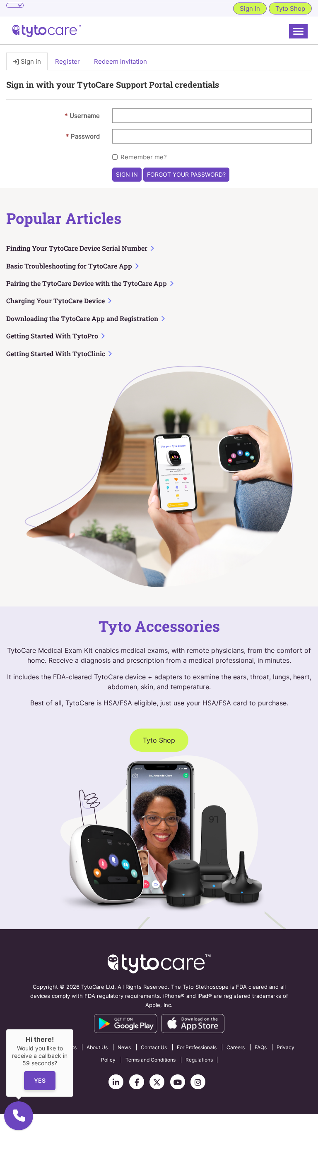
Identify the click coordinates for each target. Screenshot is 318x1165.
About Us (97, 1047)
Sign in (127, 174)
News (124, 1047)
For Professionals (197, 1047)
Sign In (250, 8)
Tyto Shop (290, 8)
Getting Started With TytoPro (53, 335)
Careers (235, 1047)
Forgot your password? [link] (186, 174)
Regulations (199, 1060)
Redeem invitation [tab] (120, 61)
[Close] (73, 1029)
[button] (18, 1115)
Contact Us (154, 1047)
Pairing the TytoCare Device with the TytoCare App (87, 283)
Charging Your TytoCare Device (56, 300)
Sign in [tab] (30, 61)
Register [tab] (67, 61)
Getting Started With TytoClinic (56, 353)
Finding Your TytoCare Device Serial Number (77, 248)
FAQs (261, 1047)
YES (40, 1080)
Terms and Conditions (150, 1060)
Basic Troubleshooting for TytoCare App (70, 265)
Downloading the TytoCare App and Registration (83, 318)
